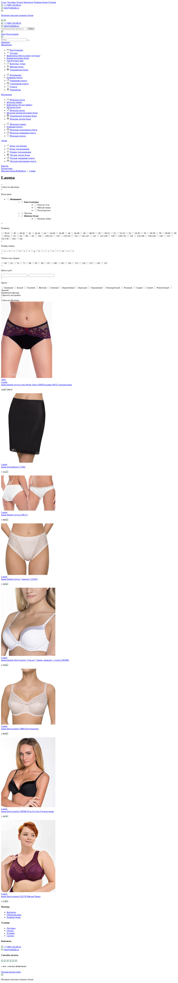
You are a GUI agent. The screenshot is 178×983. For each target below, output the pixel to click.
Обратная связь (14, 915)
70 (18, 263)
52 (114, 233)
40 (14, 233)
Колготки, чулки (17, 64)
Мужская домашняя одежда (23, 133)
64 (21, 236)
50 (99, 233)
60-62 (7, 236)
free (14, 239)
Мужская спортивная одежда (23, 130)
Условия (52, 2)
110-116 (67, 236)
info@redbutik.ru (11, 8)
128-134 (122, 236)
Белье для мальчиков (19, 149)
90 (42, 263)
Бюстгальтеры (16, 50)
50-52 (107, 233)
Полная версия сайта (11, 972)
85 (36, 263)
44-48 (61, 233)
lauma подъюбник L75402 (13, 467)
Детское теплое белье (20, 155)
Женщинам (6, 45)
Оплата (19, 2)
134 (131, 236)
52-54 (122, 233)
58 (160, 233)
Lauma (32, 171)
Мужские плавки (18, 124)
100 (55, 263)
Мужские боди (14, 107)
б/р (21, 239)
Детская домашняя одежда (22, 158)
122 (94, 236)
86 (27, 236)
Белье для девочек (18, 146)
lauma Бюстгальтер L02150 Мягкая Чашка (20, 896)
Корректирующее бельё (18, 58)
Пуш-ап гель (43, 205)
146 (161, 236)
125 (91, 263)
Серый (139, 288)
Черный (5, 290)
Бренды (4, 166)
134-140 (140, 236)
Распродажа (6, 168)
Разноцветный (113, 288)
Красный (82, 288)
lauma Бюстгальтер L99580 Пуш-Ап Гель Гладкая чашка (27, 811)
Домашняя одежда (18, 80)
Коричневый (68, 288)
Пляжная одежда (15, 77)
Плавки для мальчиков (20, 152)
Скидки (10, 936)
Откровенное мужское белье (23, 116)
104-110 (48, 236)
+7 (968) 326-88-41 (12, 5)
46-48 (76, 233)
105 (62, 263)
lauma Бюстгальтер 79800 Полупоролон (20, 729)
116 (76, 236)
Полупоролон (43, 210)
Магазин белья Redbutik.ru (13, 171)
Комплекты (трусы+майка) (19, 105)
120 (83, 263)
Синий (149, 288)
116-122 (85, 236)
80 (30, 263)
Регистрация (12, 34)
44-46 (52, 233)
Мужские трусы (17, 100)
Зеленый (54, 288)
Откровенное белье (19, 70)
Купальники (15, 75)
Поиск (31, 29)
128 (112, 236)
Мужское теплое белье (20, 119)
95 (48, 263)
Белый (20, 288)
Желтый (42, 288)
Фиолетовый (163, 288)
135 (105, 263)
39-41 (7, 233)
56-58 (152, 233)
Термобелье (15, 90)
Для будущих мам (15, 60)
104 (39, 236)
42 (30, 233)
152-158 (4, 239)
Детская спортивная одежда (23, 161)
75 (24, 263)
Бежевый (8, 288)
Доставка (11, 2)
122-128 (103, 236)
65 (12, 263)
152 (168, 236)
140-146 (151, 236)
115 (76, 263)
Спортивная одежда (19, 84)
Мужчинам (6, 94)
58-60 (167, 233)
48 (84, 233)
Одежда (13, 87)
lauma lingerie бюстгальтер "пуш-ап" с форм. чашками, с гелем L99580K (35, 660)
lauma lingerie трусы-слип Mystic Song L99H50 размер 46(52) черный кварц (36, 385)
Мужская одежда (18, 136)
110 (58, 236)
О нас (4, 2)
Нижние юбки (44, 219)
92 (33, 236)
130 (98, 263)
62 (14, 236)
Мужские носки (17, 110)
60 (175, 233)
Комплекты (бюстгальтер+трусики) (23, 55)
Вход (3, 34)
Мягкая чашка (44, 207)
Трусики (14, 53)
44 (45, 233)
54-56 (137, 233)
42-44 (37, 233)
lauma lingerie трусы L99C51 (14, 515)
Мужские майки (14, 102)
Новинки (5, 42)
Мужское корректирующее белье (22, 113)
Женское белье (17, 67)
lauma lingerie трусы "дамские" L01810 (19, 579)
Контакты (28, 2)
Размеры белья (41, 2)
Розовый (128, 288)
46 (69, 233)
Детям (4, 140)
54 (130, 233)
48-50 (91, 233)
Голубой (31, 288)
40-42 (22, 233)
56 (145, 233)
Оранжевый (96, 288)
